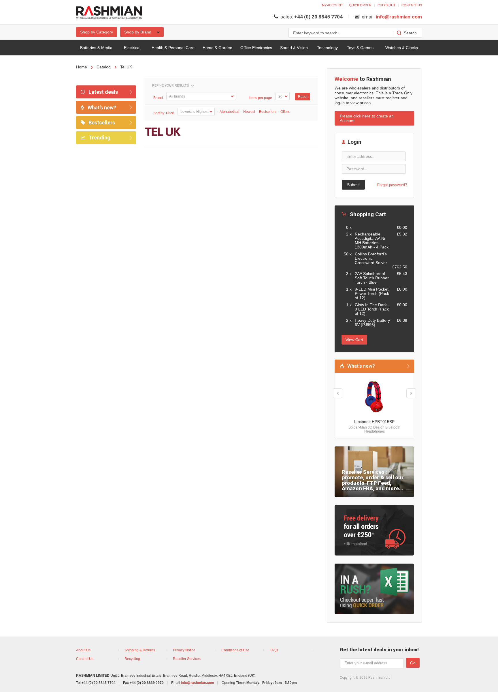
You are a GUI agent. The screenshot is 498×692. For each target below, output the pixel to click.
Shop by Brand (138, 32)
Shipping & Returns (139, 650)
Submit (353, 184)
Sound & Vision (294, 47)
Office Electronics (256, 47)
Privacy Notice (184, 650)
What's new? (101, 107)
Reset (302, 97)
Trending (99, 137)
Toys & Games (360, 47)
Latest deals (102, 92)
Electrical (132, 47)
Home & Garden (217, 47)
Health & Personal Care (173, 47)
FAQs (274, 650)
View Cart (354, 339)
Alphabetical (229, 112)
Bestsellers (101, 122)
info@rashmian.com (399, 17)
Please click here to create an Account (367, 118)
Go (413, 663)
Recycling (132, 659)
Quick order (360, 5)
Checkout (386, 5)
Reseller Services (187, 659)
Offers (285, 112)
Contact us (411, 5)
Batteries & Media (96, 47)
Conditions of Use (235, 650)
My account (332, 5)
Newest (249, 112)
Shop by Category (96, 32)
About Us (83, 650)
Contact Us (84, 659)
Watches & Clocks (401, 47)
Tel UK (126, 67)
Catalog (104, 67)
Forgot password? (392, 185)
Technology (327, 47)
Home (81, 67)
